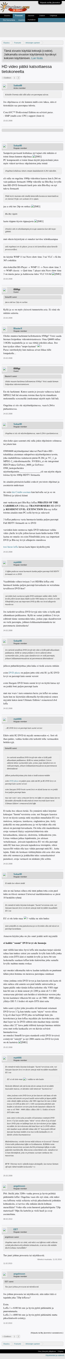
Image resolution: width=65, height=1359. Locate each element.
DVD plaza (14, 672)
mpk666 (18, 562)
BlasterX (18, 328)
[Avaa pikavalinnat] (61, 43)
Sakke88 (18, 85)
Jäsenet (31, 16)
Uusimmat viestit (25, 20)
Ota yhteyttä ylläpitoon (47, 1351)
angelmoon (19, 1186)
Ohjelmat (53, 16)
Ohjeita (60, 1351)
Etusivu (7, 16)
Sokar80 (18, 145)
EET (16, 1229)
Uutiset (42, 16)
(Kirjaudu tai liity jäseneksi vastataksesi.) (47, 1333)
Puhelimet (32, 20)
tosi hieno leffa (10, 546)
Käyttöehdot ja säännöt (55, 1355)
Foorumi (19, 16)
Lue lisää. (37, 58)
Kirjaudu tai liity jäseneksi (50, 3)
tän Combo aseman (21, 492)
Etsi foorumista (9, 20)
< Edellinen (6, 78)
